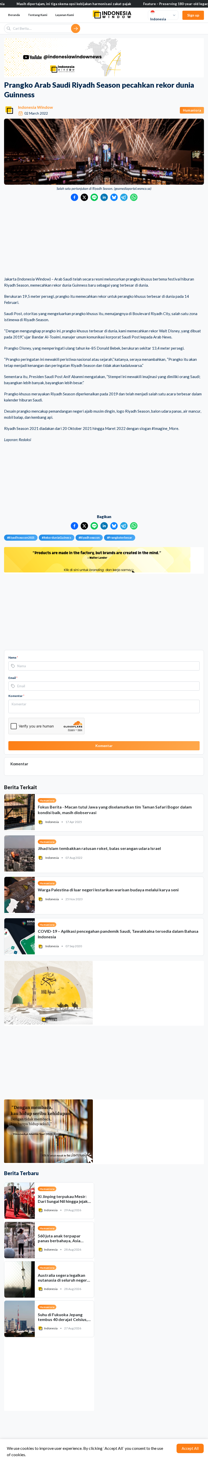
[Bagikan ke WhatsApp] (133, 197)
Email (13, 678)
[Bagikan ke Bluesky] (114, 197)
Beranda (14, 15)
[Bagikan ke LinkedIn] (104, 197)
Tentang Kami (37, 15)
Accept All (190, 1448)
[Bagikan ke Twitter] (84, 197)
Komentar (16, 696)
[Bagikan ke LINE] (94, 197)
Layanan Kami (64, 15)
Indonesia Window (35, 107)
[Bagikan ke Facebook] (74, 197)
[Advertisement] (104, 239)
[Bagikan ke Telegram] (124, 197)
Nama (13, 657)
